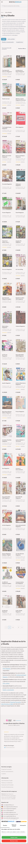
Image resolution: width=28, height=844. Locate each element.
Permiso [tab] (5, 825)
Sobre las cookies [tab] (14, 825)
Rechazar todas (14, 840)
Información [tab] (23, 825)
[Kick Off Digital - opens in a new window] (21, 821)
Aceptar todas (14, 837)
